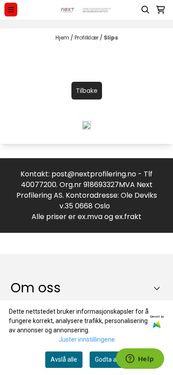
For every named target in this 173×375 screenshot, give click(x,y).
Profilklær (87, 37)
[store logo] (86, 10)
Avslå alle (64, 359)
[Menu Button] (10, 9)
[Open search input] (145, 10)
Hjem (63, 37)
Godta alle (109, 359)
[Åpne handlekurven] (161, 9)
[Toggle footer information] (159, 287)
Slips (111, 37)
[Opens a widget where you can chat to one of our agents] (139, 359)
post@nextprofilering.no (93, 174)
